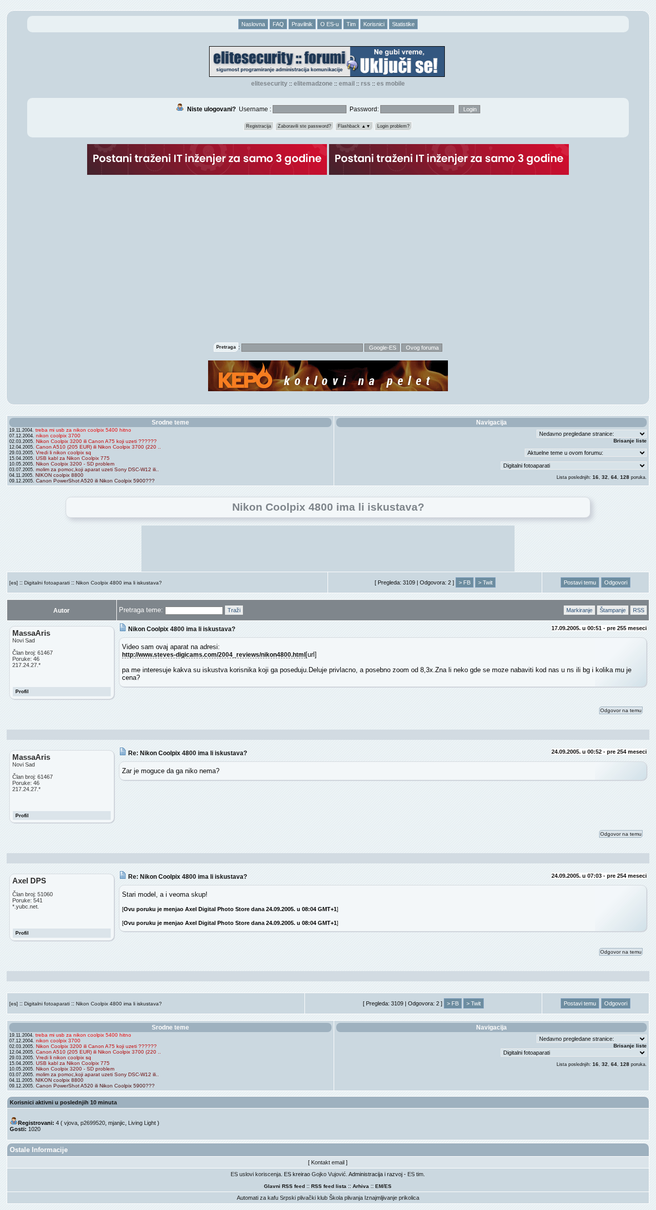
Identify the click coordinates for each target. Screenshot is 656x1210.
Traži (234, 610)
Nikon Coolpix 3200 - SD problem (75, 464)
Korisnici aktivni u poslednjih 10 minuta (63, 1102)
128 (624, 477)
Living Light (142, 1123)
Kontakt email (327, 1162)
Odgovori (615, 582)
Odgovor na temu (621, 710)
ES (388, 1186)
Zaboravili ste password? (304, 126)
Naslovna (253, 24)
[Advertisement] (328, 264)
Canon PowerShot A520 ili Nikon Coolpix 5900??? (95, 480)
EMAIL (347, 83)
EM (379, 1186)
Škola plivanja (346, 1198)
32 (605, 477)
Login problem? (393, 126)
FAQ (278, 24)
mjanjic (116, 1123)
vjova (70, 1123)
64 (614, 477)
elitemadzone (313, 83)
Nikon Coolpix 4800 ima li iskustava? (119, 583)
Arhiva (361, 1186)
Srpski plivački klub (303, 1198)
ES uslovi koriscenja (256, 1174)
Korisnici (373, 24)
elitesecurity (269, 83)
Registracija (258, 126)
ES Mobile (391, 83)
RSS (366, 83)
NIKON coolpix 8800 (59, 475)
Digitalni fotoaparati (47, 583)
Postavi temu (580, 582)
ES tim (415, 1174)
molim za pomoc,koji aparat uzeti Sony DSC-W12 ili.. (97, 469)
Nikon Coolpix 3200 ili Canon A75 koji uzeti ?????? (96, 441)
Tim (351, 24)
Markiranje (579, 610)
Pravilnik (302, 24)
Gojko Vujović (329, 1174)
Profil (22, 691)
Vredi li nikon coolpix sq (63, 452)
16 (595, 477)
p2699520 (92, 1123)
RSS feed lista (328, 1186)
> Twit (485, 582)
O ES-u (329, 24)
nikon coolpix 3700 (58, 435)
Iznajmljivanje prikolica (391, 1198)
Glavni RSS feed (284, 1186)
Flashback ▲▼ (354, 126)
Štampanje (613, 610)
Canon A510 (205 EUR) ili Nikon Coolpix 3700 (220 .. (98, 447)
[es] (13, 583)
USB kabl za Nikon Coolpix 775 (73, 458)
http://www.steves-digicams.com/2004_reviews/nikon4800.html (213, 654)
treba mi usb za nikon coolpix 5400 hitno (83, 430)
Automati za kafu (257, 1198)
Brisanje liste (630, 440)
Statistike (403, 24)
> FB (464, 582)
